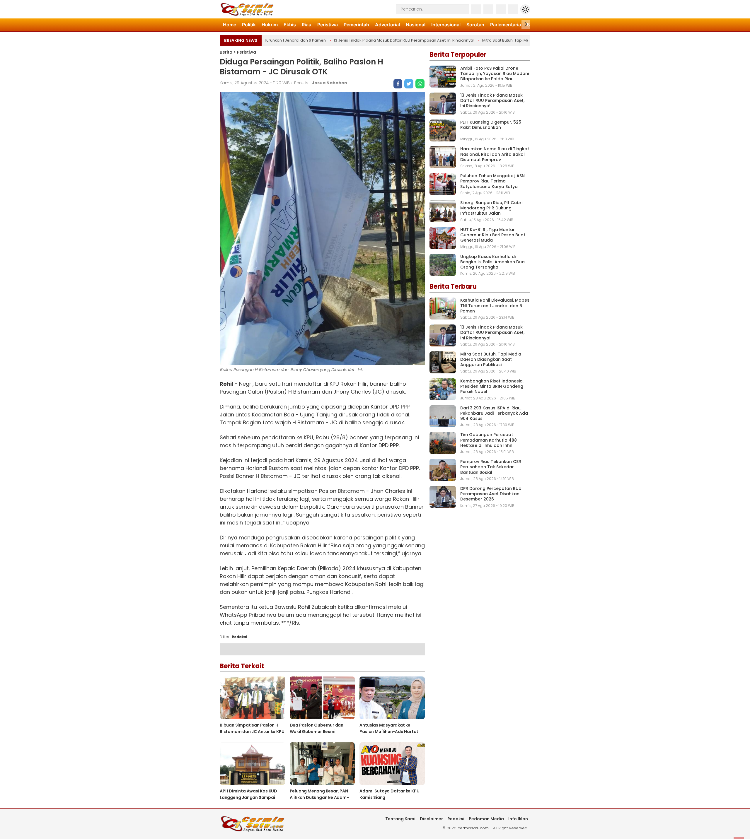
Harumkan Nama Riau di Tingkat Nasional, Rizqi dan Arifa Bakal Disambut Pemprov (494, 154)
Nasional (415, 25)
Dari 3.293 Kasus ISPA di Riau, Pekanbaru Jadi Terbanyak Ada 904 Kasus (494, 413)
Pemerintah (356, 25)
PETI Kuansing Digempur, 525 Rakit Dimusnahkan (490, 124)
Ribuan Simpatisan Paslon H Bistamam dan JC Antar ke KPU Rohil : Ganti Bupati (252, 731)
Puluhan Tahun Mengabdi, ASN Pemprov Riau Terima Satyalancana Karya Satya (492, 181)
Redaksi (455, 819)
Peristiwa (327, 25)
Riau (306, 25)
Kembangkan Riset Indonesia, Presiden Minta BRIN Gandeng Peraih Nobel (492, 386)
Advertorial (387, 25)
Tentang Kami (400, 819)
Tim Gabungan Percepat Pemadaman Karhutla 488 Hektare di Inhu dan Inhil (488, 440)
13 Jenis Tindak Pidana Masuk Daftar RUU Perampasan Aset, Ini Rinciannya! (388, 40)
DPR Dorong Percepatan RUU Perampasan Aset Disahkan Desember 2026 (490, 494)
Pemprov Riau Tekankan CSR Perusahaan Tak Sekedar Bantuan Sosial (490, 467)
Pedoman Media (486, 819)
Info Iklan (518, 819)
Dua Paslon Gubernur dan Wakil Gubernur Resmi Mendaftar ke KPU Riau (316, 731)
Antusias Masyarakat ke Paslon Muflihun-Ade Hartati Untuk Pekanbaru (389, 731)
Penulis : (320, 83)
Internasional (446, 25)
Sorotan (475, 25)
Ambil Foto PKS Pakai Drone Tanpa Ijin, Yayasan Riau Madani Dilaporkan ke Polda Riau (494, 73)
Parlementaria (505, 25)
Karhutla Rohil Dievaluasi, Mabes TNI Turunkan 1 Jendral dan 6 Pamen (494, 305)
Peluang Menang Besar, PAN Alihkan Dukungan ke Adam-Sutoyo (319, 797)
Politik (249, 25)
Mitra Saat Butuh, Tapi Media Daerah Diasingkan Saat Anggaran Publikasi (490, 359)
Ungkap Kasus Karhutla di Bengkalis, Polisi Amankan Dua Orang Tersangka (492, 262)
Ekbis (290, 25)
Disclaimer (431, 819)
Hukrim (270, 25)
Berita (226, 52)
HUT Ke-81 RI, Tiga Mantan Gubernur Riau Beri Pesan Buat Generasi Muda (492, 235)
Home (229, 25)
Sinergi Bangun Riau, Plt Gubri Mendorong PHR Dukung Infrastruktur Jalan (491, 208)
